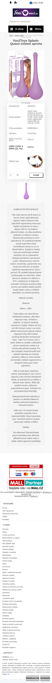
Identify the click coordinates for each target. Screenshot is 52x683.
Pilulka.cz (33, 496)
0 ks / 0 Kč (38, 3)
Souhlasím (45, 678)
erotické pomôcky (33, 492)
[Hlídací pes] (35, 161)
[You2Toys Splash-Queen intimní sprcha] (26, 52)
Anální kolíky (19, 35)
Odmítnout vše (32, 678)
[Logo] (26, 13)
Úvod (11, 35)
